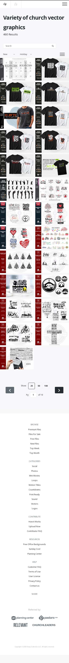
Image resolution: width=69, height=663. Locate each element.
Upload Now (34, 526)
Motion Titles (34, 485)
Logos (34, 508)
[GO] (54, 45)
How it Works (35, 521)
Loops (34, 480)
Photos (34, 471)
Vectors (34, 503)
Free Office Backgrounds (34, 544)
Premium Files (34, 429)
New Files (34, 443)
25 (31, 385)
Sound (34, 499)
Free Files (34, 438)
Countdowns (34, 489)
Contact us (34, 585)
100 (46, 385)
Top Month (34, 453)
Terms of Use (34, 571)
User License (34, 576)
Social (34, 466)
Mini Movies (34, 475)
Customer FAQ (34, 567)
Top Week (34, 448)
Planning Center (34, 553)
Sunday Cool (34, 549)
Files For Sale (34, 434)
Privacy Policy (34, 581)
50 (39, 385)
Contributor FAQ (34, 531)
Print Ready (34, 494)
